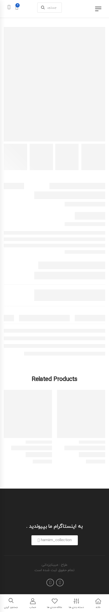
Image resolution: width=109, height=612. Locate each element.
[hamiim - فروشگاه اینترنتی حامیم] (83, 9)
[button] (54, 540)
